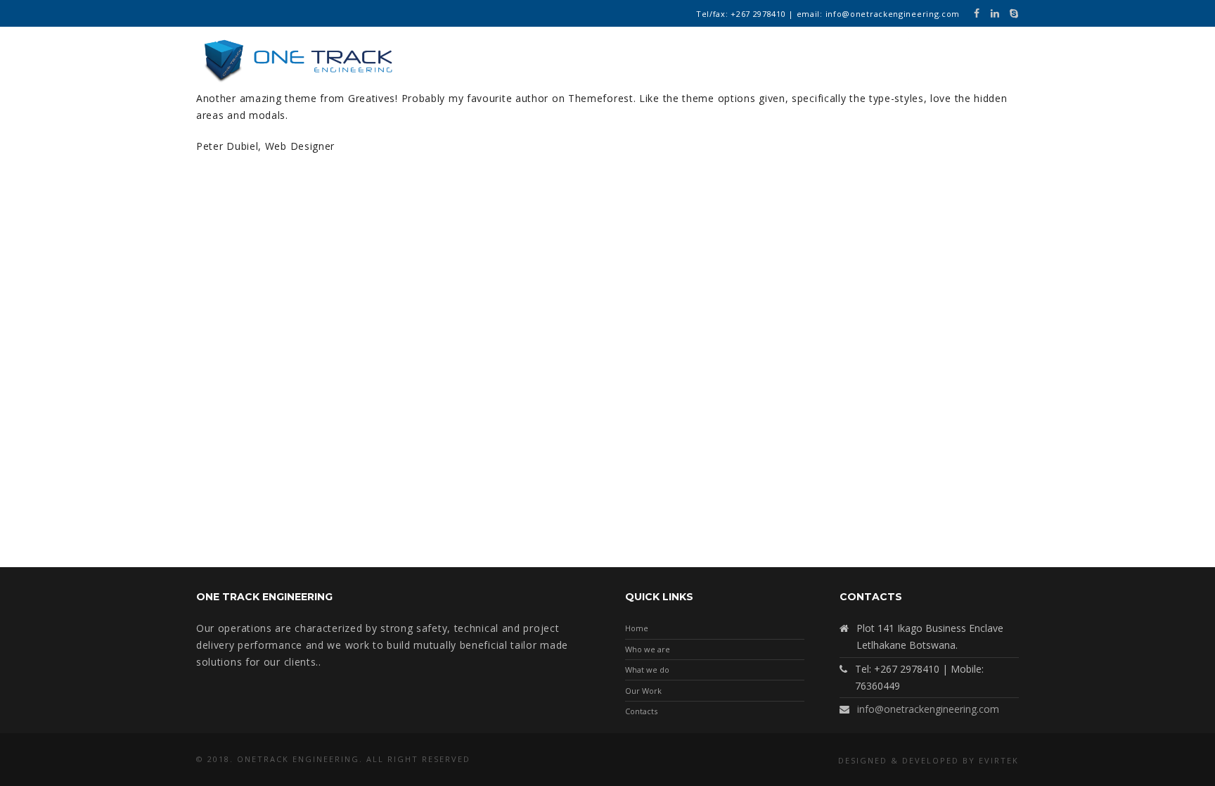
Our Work (643, 690)
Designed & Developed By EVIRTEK (928, 760)
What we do (647, 669)
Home (636, 628)
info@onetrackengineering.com (928, 709)
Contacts (641, 711)
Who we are (647, 649)
